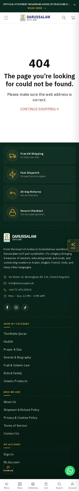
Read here (37, 8)
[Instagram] (16, 307)
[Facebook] (7, 307)
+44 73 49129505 (20, 289)
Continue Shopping (38, 109)
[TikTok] (25, 307)
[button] (6, 17)
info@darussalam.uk (21, 283)
